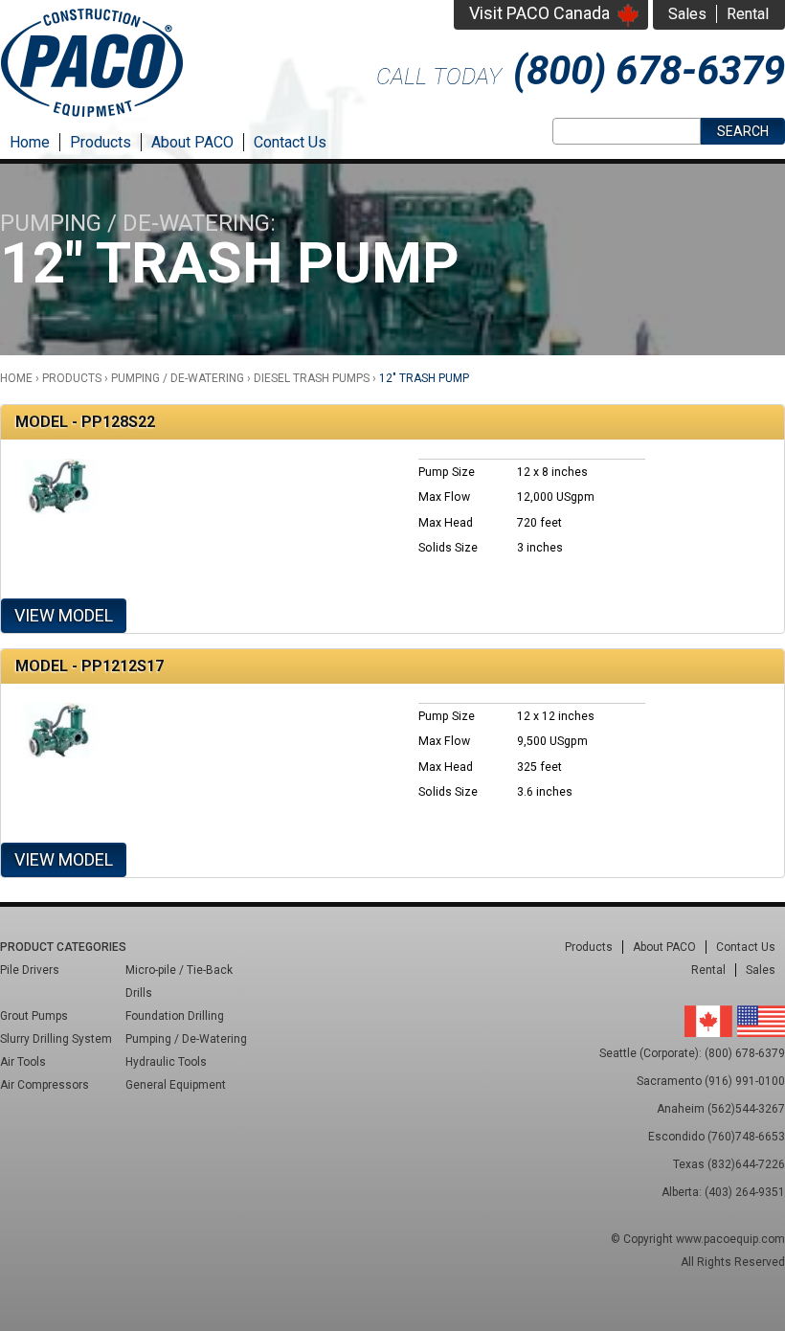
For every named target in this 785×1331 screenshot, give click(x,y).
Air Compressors (44, 1085)
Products (100, 142)
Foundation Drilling (174, 1016)
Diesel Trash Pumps (312, 378)
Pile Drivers (29, 970)
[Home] (92, 119)
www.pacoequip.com (730, 1239)
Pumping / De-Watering (177, 378)
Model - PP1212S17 (89, 666)
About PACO (192, 142)
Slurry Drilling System (56, 1039)
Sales (687, 14)
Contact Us (290, 142)
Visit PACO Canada (539, 13)
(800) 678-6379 (649, 70)
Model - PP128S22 (85, 422)
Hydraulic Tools (166, 1062)
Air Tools (23, 1062)
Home (30, 142)
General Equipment (175, 1085)
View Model (63, 615)
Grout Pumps (34, 1016)
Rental (748, 14)
